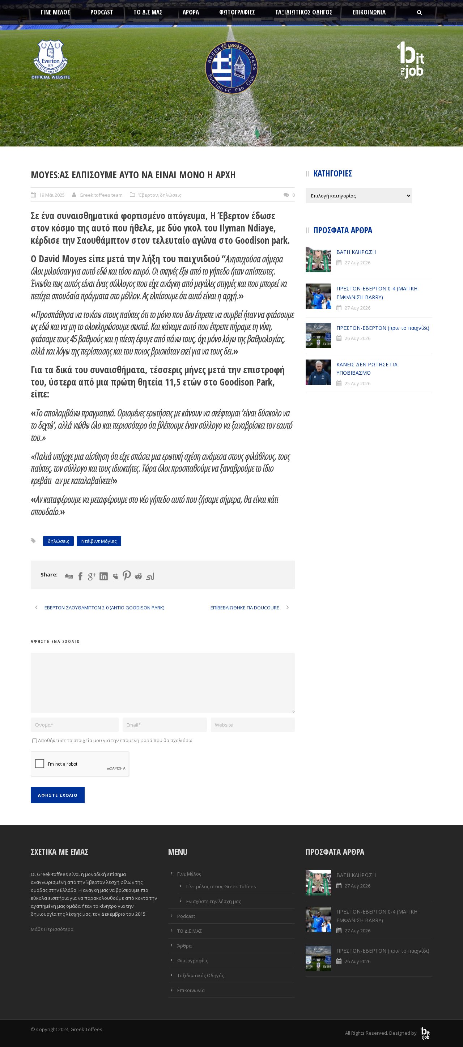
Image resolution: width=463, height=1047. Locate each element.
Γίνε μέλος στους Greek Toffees (221, 886)
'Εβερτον (148, 195)
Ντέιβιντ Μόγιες (98, 541)
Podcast (101, 12)
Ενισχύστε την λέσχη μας (213, 901)
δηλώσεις (170, 195)
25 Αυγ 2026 (357, 383)
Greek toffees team (101, 195)
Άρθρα (191, 12)
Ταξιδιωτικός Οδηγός (303, 12)
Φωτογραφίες (237, 12)
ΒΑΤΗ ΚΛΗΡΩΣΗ (356, 251)
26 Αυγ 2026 (357, 338)
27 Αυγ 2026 (357, 262)
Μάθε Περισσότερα (52, 929)
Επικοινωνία (369, 12)
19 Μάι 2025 (52, 195)
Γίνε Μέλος (55, 12)
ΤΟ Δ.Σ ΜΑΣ (147, 12)
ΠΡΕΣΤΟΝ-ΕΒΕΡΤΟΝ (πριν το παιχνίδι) (382, 327)
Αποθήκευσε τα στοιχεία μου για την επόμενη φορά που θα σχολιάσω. (116, 740)
